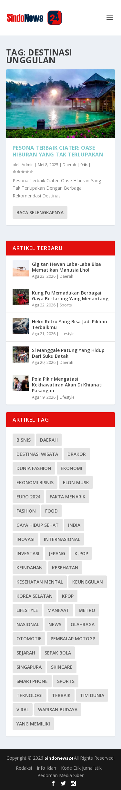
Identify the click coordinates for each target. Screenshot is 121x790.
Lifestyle (67, 333)
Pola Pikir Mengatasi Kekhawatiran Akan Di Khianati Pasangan (67, 385)
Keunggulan (87, 582)
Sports (66, 305)
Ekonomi (71, 468)
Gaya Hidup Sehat (37, 525)
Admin (28, 164)
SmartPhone (32, 681)
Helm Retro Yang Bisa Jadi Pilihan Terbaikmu (69, 324)
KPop (68, 596)
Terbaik (61, 695)
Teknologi (29, 695)
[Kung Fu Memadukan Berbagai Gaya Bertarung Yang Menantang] (21, 297)
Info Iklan (46, 768)
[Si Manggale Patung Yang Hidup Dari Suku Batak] (21, 354)
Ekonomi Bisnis (35, 482)
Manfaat (58, 610)
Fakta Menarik (68, 497)
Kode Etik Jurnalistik (81, 768)
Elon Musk (76, 482)
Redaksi (24, 768)
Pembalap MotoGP (73, 638)
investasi (27, 553)
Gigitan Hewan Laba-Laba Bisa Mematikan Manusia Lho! (66, 267)
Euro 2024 (28, 497)
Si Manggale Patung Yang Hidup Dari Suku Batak (68, 353)
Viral (22, 709)
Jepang (57, 553)
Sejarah (25, 653)
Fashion (26, 511)
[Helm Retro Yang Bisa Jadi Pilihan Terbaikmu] (21, 326)
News (54, 624)
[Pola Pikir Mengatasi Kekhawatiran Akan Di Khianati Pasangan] (21, 383)
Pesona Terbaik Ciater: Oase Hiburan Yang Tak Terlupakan (58, 151)
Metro (87, 610)
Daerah (69, 164)
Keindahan (29, 568)
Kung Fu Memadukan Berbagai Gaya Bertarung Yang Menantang (70, 296)
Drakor (76, 454)
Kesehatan (65, 568)
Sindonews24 (59, 758)
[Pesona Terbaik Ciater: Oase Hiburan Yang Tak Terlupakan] (60, 103)
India (74, 525)
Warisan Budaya (57, 709)
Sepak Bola (58, 653)
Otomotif (28, 638)
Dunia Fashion (33, 468)
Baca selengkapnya (40, 212)
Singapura (29, 667)
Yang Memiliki (33, 724)
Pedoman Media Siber (60, 775)
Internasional (62, 539)
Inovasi (25, 539)
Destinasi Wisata (37, 454)
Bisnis (23, 440)
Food (51, 511)
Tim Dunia (92, 695)
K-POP (81, 553)
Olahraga (83, 624)
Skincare (62, 667)
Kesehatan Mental (39, 582)
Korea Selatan (34, 596)
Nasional (27, 624)
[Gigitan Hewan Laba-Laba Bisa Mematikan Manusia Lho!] (21, 268)
